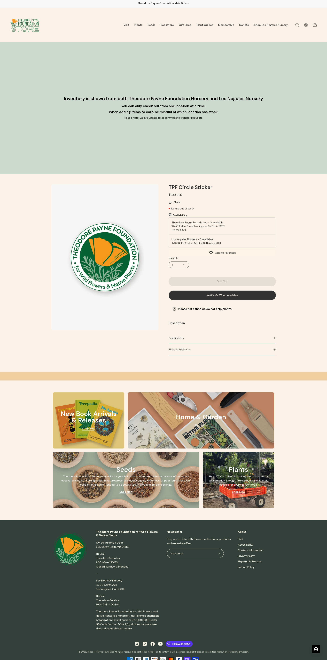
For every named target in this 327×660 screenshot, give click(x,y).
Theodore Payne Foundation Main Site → (163, 3)
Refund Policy (246, 567)
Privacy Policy (246, 556)
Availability (180, 215)
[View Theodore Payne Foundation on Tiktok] (144, 643)
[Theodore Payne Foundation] (24, 25)
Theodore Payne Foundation (100, 651)
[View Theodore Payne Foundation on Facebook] (152, 643)
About (242, 532)
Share (177, 202)
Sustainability (176, 338)
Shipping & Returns (179, 349)
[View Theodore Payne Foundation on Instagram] (136, 643)
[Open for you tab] (316, 649)
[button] (126, 25)
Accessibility (245, 544)
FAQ (240, 539)
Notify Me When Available (222, 295)
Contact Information (250, 550)
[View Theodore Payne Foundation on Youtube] (160, 643)
